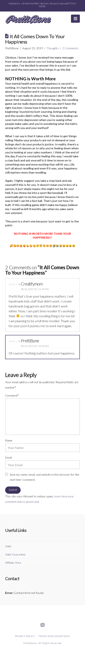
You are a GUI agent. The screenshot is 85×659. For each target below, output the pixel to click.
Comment (12, 395)
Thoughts (53, 48)
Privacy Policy (25, 636)
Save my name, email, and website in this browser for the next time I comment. (44, 477)
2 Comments (71, 48)
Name (8, 440)
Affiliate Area (13, 562)
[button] (75, 19)
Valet (8, 546)
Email (8, 457)
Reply (13, 284)
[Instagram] (42, 625)
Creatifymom (31, 283)
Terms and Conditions (54, 636)
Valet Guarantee (15, 554)
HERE (42, 6)
